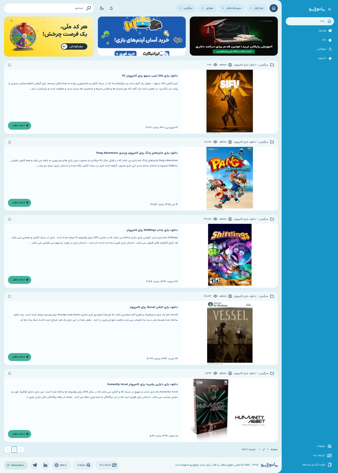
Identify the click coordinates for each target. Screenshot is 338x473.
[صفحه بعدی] (8, 450)
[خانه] (274, 8)
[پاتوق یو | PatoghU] (317, 9)
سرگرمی (263, 65)
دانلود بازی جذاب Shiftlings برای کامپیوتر (152, 230)
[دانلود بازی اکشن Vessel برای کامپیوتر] (230, 333)
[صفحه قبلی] (20, 450)
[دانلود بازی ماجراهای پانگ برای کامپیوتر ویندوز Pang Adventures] (230, 179)
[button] (14, 450)
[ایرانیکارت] (142, 37)
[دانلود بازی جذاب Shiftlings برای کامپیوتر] (230, 256)
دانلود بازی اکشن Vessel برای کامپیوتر (154, 307)
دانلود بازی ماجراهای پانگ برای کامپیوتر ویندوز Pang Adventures (137, 153)
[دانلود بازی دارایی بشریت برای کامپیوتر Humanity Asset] (230, 410)
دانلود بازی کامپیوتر (245, 65)
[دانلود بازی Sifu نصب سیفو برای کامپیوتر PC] (230, 102)
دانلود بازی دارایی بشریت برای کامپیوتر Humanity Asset (142, 384)
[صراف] (49, 37)
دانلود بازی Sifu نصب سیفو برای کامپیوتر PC (150, 76)
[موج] (234, 37)
